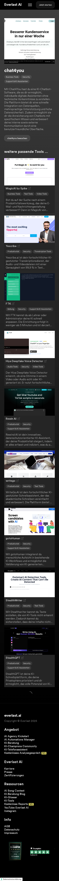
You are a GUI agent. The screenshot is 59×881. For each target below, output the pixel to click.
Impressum (11, 832)
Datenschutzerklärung (12, 879)
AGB (7, 826)
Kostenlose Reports (16, 803)
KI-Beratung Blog (14, 793)
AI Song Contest (14, 790)
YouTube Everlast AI (16, 807)
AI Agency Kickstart (16, 736)
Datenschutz (11, 829)
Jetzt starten (45, 4)
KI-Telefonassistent (15, 749)
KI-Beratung (11, 742)
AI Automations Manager (19, 739)
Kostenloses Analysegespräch (22, 752)
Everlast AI (12, 5)
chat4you (12, 138)
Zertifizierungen (14, 775)
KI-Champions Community (20, 746)
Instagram (10, 810)
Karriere (9, 768)
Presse (8, 772)
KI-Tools (9, 800)
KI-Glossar (10, 797)
